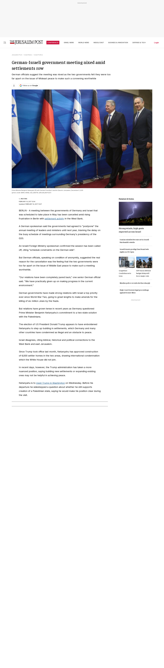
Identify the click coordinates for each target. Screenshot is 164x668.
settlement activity (54, 218)
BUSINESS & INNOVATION (118, 42)
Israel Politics (38, 55)
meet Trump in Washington (50, 383)
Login (156, 42)
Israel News (28, 55)
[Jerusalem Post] (25, 42)
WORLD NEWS (83, 42)
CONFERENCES (52, 42)
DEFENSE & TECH (138, 42)
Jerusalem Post (17, 55)
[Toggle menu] (5, 42)
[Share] (14, 85)
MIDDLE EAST (98, 42)
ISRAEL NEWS (69, 42)
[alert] (20, 642)
